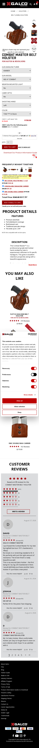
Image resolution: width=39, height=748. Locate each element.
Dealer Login (5, 713)
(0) (19, 497)
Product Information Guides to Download (14, 690)
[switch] (34, 374)
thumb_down (30, 574)
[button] (30, 175)
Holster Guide (5, 673)
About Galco (5, 664)
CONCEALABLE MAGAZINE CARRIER (16, 186)
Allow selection (19, 406)
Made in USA (5, 675)
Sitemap (3, 718)
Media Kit (4, 710)
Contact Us (4, 704)
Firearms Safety (6, 693)
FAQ (2, 667)
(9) (19, 493)
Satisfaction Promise (7, 695)
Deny (19, 412)
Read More (33, 265)
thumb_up (25, 574)
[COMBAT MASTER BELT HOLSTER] (16, 33)
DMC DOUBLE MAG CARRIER (14, 192)
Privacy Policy (5, 684)
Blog (2, 670)
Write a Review (18, 511)
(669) (19, 489)
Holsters (22, 11)
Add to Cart (10, 147)
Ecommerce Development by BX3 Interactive (19, 741)
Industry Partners (6, 678)
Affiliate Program (6, 681)
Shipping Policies (6, 698)
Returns (3, 701)
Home (13, 11)
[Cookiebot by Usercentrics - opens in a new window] (28, 334)
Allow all (19, 401)
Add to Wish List (24, 147)
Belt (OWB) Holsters (19, 15)
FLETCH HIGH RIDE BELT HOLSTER (19, 316)
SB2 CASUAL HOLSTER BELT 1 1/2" (16, 181)
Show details (28, 395)
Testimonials (5, 716)
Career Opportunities (7, 707)
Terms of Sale (5, 687)
